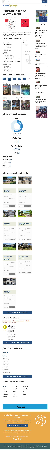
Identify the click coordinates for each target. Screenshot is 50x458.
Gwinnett (5, 394)
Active (10, 79)
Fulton (25, 391)
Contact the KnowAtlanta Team (17, 425)
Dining (4, 78)
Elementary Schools (18, 321)
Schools (4, 354)
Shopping (15, 78)
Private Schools (7, 321)
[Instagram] (18, 439)
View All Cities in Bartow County (17, 376)
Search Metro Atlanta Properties (17, 312)
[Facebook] (16, 439)
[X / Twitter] (21, 439)
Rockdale (15, 396)
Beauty (25, 78)
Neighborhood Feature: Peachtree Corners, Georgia (41, 86)
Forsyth (15, 391)
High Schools (12, 322)
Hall (14, 394)
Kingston (5, 352)
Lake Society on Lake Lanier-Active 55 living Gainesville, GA (40, 101)
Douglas (25, 389)
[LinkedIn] (13, 439)
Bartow (5, 386)
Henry (25, 394)
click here (25, 446)
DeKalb (15, 389)
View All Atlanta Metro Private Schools (17, 342)
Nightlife (20, 78)
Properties (5, 355)
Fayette (5, 391)
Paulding (5, 396)
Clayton (25, 386)
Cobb (4, 389)
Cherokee (15, 386)
